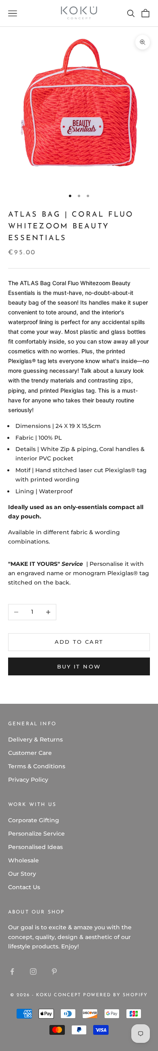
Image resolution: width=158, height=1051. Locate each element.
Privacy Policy (28, 779)
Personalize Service (36, 833)
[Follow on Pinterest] (54, 971)
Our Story (22, 873)
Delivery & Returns (35, 739)
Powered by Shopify (115, 995)
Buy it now (79, 666)
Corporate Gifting (33, 820)
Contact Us (24, 887)
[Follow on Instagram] (33, 971)
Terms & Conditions (36, 766)
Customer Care (30, 753)
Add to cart (79, 641)
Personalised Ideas (35, 847)
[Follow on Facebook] (12, 971)
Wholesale (23, 860)
